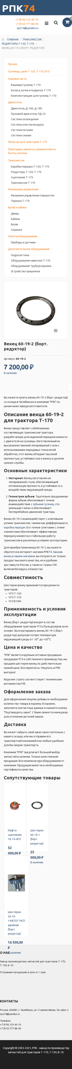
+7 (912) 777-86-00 (26, 23)
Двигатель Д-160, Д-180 (26, 108)
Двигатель (15, 102)
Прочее (12, 64)
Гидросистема (20, 255)
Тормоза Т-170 (20, 200)
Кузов (14, 224)
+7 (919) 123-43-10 (26, 19)
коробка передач (14, 527)
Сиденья (16, 229)
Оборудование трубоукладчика (31, 265)
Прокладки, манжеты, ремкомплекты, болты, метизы (32, 151)
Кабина (15, 219)
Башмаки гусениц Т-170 (26, 84)
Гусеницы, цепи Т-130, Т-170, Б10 (29, 71)
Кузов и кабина (17, 207)
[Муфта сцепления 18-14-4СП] (15, 805)
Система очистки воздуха (27, 124)
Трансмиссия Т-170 (23, 182)
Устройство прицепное (25, 271)
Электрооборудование (22, 236)
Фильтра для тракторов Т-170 (27, 141)
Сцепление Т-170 (22, 177)
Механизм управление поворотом (32, 195)
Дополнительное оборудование (29, 249)
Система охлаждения (24, 119)
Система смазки (21, 135)
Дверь (15, 213)
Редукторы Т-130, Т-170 (26, 172)
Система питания (22, 130)
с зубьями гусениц (42, 504)
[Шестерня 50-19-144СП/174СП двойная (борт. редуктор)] (16, 883)
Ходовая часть (17, 78)
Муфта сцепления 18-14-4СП (15, 835)
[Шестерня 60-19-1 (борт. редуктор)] (37, 805)
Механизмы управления (23, 189)
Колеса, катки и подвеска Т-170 (31, 90)
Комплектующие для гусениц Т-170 (33, 95)
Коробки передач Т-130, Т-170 (30, 166)
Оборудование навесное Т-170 (30, 260)
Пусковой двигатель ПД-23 (28, 113)
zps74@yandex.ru (27, 28)
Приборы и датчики (23, 242)
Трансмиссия (16, 160)
